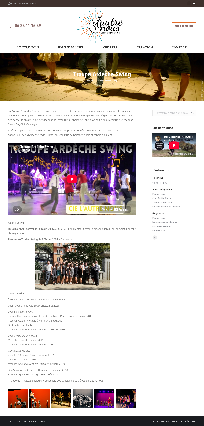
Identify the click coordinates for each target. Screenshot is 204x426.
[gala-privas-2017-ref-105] (126, 398)
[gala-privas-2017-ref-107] (83, 398)
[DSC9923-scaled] (18, 398)
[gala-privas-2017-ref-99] (104, 398)
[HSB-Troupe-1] (61, 398)
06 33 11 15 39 (28, 25)
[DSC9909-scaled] (39, 398)
